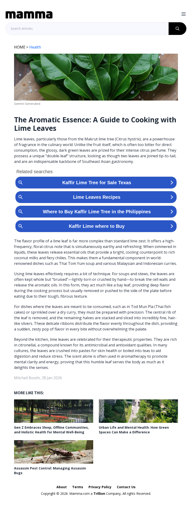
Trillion (99, 493)
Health (35, 47)
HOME (19, 47)
